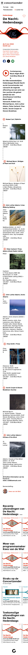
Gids (12, 7)
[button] (6, 73)
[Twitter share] (8, 61)
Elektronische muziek (17, 518)
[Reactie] (12, 61)
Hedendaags (7, 15)
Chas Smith (6, 51)
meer (21, 514)
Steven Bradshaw (11, 56)
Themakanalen (7, 10)
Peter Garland (11, 54)
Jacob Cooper (14, 51)
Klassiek (5, 587)
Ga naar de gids (7, 583)
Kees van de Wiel (15, 491)
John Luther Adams (8, 53)
